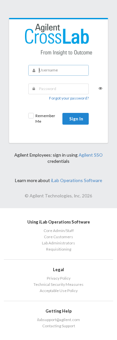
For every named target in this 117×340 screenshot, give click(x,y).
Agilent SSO (91, 155)
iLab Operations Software (76, 180)
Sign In (76, 118)
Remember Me (45, 118)
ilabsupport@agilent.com (58, 319)
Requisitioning (58, 249)
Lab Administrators (58, 242)
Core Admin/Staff (59, 230)
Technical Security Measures (58, 284)
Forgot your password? (69, 98)
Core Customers (58, 236)
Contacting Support (58, 325)
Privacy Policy (59, 278)
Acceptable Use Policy (59, 290)
